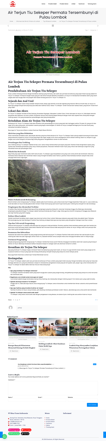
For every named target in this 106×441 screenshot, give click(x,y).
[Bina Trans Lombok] (13, 4)
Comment (11, 380)
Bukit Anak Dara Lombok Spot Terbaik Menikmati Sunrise (31, 255)
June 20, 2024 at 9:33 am (23, 366)
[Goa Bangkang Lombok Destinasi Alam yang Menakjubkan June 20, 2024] (104, 435)
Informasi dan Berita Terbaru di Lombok (28, 21)
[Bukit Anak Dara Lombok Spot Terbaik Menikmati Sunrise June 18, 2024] (1, 435)
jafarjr (19, 30)
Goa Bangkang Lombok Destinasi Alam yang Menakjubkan (34, 364)
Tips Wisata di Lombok (49, 21)
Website (70, 397)
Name (10, 397)
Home (11, 21)
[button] (4, 436)
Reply (95, 364)
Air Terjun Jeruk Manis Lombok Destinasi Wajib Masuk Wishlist (33, 130)
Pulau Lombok (12, 94)
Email (40, 397)
